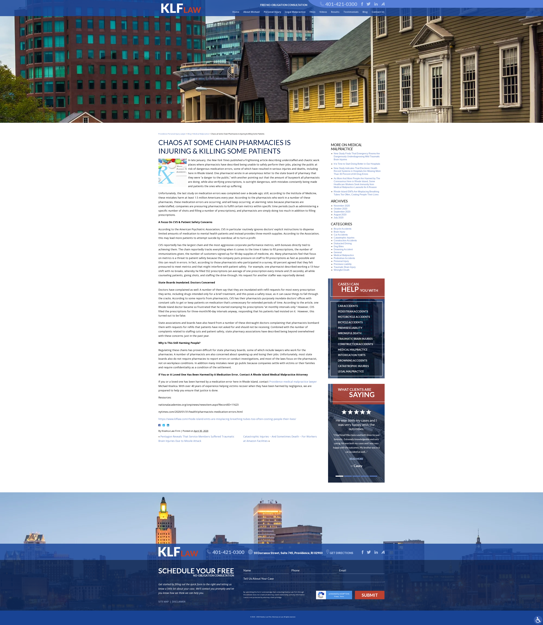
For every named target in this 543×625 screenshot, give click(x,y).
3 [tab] (356, 476)
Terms (342, 596)
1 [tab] (339, 476)
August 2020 (340, 214)
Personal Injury (272, 11)
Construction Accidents (345, 240)
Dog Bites (339, 246)
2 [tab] (348, 476)
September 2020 (342, 211)
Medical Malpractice (201, 134)
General (338, 252)
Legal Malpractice (295, 11)
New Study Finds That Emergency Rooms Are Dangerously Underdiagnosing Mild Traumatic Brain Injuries (357, 156)
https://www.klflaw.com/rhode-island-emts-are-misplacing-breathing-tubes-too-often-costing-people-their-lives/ (227, 419)
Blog (365, 11)
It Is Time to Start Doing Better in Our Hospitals (357, 164)
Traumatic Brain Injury (345, 267)
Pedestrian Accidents (344, 258)
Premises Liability (343, 264)
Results (335, 11)
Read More (356, 459)
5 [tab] (373, 476)
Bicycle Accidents (342, 229)
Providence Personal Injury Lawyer (172, 134)
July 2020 (338, 217)
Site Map (163, 601)
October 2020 (340, 208)
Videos (323, 11)
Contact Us (378, 11)
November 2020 (342, 206)
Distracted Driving (343, 243)
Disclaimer (178, 601)
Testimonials (350, 11)
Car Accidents (341, 235)
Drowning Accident (343, 249)
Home (235, 11)
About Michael (251, 11)
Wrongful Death (341, 270)
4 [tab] (365, 476)
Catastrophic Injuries (344, 237)
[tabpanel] (356, 438)
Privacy (336, 596)
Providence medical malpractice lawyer (293, 381)
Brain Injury (339, 232)
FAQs (312, 11)
